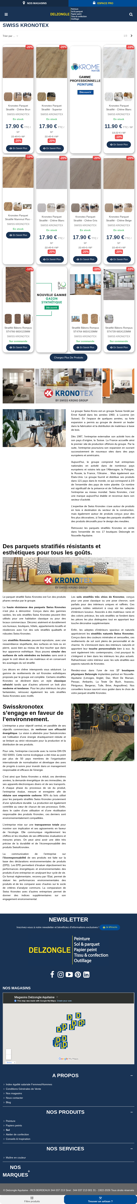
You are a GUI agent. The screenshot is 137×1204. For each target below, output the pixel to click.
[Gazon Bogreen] (51, 300)
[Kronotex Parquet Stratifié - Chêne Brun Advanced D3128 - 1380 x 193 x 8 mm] (18, 62)
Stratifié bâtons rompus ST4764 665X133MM (85, 329)
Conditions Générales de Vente (23, 1088)
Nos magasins (14, 1093)
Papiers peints (14, 1125)
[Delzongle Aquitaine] (68, 14)
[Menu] (6, 14)
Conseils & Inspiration (18, 1138)
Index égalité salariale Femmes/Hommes (29, 1084)
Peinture (10, 1121)
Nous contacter (14, 1097)
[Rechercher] (131, 14)
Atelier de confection (17, 1134)
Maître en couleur (16, 1157)
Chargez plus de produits (68, 357)
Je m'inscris (111, 927)
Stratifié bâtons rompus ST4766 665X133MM (18, 329)
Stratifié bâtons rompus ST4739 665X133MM (119, 329)
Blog (8, 1102)
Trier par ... (9, 35)
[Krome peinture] (85, 79)
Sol (8, 1129)
